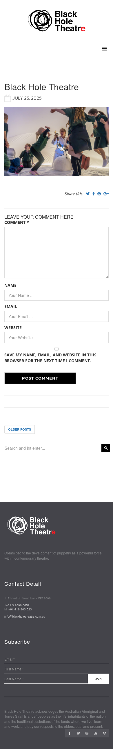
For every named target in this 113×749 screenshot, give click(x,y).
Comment (16, 222)
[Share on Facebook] (93, 194)
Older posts (19, 429)
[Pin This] (99, 194)
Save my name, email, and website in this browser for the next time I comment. (50, 357)
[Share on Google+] (106, 194)
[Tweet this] (88, 194)
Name (10, 285)
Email (10, 306)
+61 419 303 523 (20, 609)
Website (13, 327)
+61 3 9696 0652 (18, 605)
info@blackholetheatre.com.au (24, 616)
